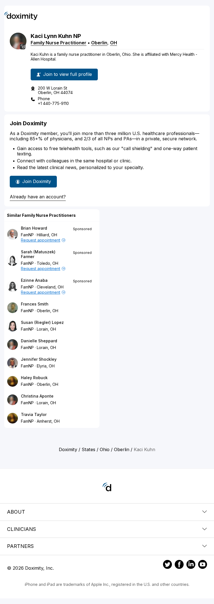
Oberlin (99, 42)
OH (113, 42)
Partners (20, 546)
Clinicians (21, 529)
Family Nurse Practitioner (58, 42)
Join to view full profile (67, 74)
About (16, 512)
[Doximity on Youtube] (202, 565)
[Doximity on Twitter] (167, 565)
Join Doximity (36, 181)
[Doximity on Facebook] (179, 565)
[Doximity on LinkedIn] (190, 565)
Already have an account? (38, 196)
